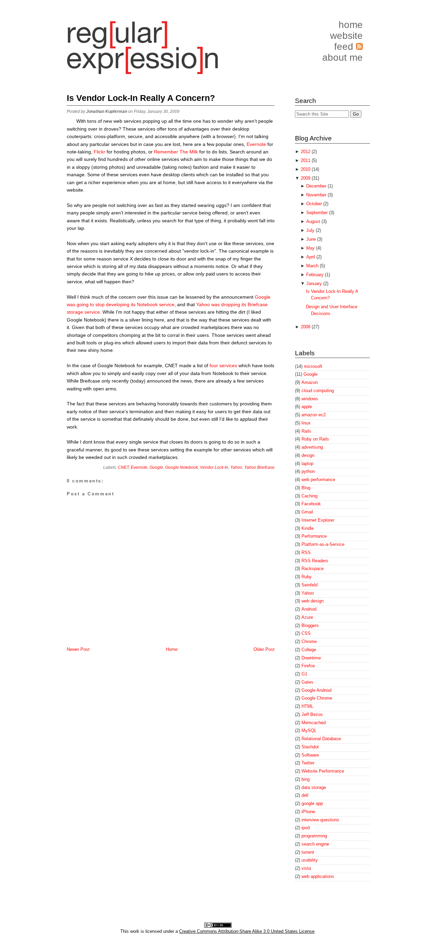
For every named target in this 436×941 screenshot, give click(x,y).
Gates (307, 682)
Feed (345, 46)
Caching (309, 495)
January (314, 283)
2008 (306, 326)
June (311, 239)
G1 (304, 673)
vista (306, 868)
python (308, 471)
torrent (307, 852)
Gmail (307, 511)
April (311, 256)
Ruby (306, 576)
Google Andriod (316, 690)
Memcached (313, 722)
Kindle (307, 528)
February (315, 274)
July (311, 230)
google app (312, 803)
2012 (306, 151)
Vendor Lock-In (214, 467)
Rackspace (312, 568)
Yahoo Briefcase (259, 467)
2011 (306, 160)
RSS (306, 552)
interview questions (320, 819)
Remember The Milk (176, 151)
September (317, 212)
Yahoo (236, 467)
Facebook (311, 503)
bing (305, 779)
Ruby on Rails (315, 439)
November (317, 194)
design (307, 455)
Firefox (308, 665)
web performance (318, 479)
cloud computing (317, 390)
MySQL (308, 730)
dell (304, 795)
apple (306, 406)
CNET (123, 467)
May (311, 248)
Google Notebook (181, 467)
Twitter (307, 762)
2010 (306, 169)
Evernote (256, 144)
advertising (312, 447)
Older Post (264, 649)
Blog (305, 487)
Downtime (311, 657)
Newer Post (78, 649)
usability (309, 860)
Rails (306, 431)
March (313, 265)
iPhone (308, 811)
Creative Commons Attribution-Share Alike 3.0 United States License (246, 931)
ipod (305, 827)
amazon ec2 (313, 414)
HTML (307, 706)
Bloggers (310, 625)
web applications (317, 876)
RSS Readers (314, 560)
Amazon (309, 382)
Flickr (100, 151)
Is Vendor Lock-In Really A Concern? (141, 98)
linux (306, 422)
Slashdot (310, 746)
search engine (315, 844)
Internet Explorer (317, 520)
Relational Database (321, 738)
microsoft (313, 366)
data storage (313, 787)
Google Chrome (316, 698)
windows (309, 398)
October (314, 203)
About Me (342, 57)
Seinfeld (309, 584)
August (314, 221)
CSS (306, 633)
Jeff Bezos (312, 714)
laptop (307, 463)
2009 (306, 178)
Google (156, 467)
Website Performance (322, 771)
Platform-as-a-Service (322, 544)
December (317, 186)
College (308, 649)
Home (351, 24)
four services (223, 365)
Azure (307, 617)
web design (312, 600)
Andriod (308, 609)
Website (346, 35)
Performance (314, 536)
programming (314, 835)
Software (310, 755)
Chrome (309, 641)
